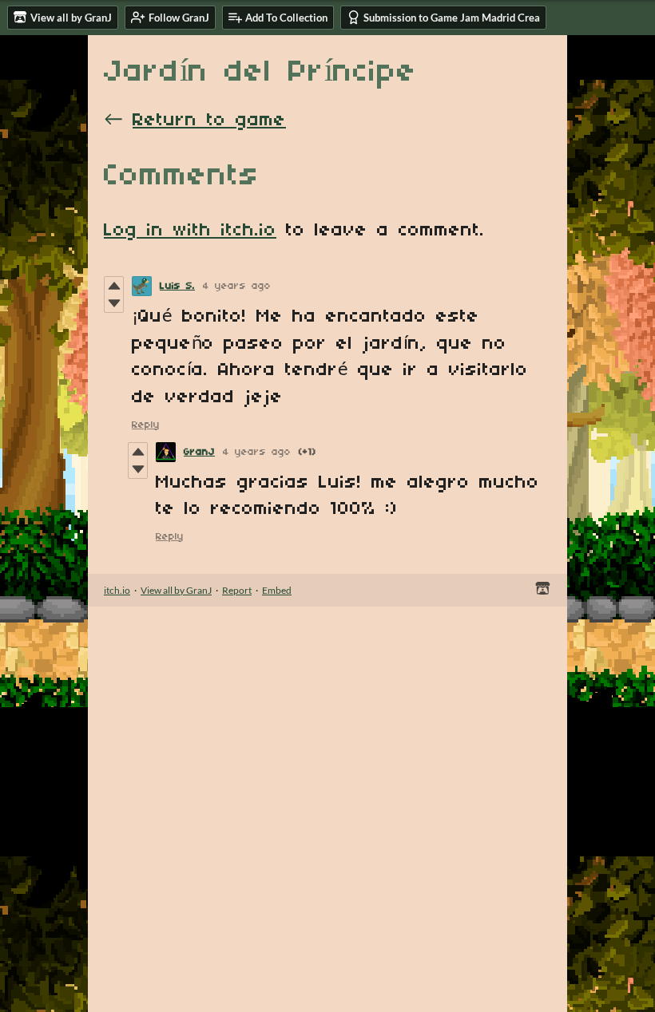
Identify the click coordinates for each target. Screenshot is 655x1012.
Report (237, 590)
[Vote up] (114, 286)
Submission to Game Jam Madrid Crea (451, 17)
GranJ (199, 452)
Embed (277, 590)
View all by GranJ (176, 590)
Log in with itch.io (190, 230)
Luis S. (177, 286)
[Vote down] (114, 303)
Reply (146, 425)
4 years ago (237, 286)
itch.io (117, 590)
